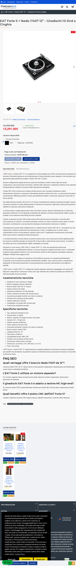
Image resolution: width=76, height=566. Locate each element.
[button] (5, 67)
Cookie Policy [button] (20, 554)
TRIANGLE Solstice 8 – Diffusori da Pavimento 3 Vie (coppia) (9, 480)
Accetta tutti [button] (40, 559)
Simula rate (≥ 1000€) (31, 159)
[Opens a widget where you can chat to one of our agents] (7, 562)
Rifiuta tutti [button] (11, 559)
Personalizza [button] (26, 559)
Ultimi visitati (9, 428)
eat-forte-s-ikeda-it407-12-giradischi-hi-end (20, 404)
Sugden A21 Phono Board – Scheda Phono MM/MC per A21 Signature (9, 447)
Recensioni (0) (22, 169)
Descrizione (8, 169)
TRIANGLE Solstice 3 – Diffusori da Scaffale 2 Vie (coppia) (21, 447)
